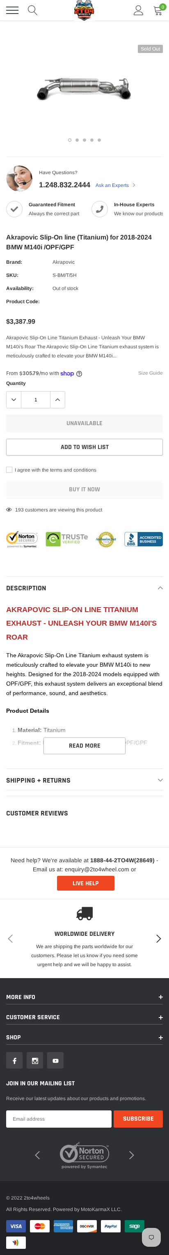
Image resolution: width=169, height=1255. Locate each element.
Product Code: (23, 301)
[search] (33, 10)
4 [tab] (92, 140)
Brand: (14, 262)
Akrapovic (64, 262)
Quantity (16, 383)
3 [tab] (84, 140)
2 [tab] (77, 140)
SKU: (12, 275)
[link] (14, 1060)
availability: (20, 288)
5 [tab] (99, 140)
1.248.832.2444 (64, 185)
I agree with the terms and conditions (55, 470)
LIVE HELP (85, 883)
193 (19, 510)
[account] (139, 10)
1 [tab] (69, 140)
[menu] (12, 10)
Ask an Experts (113, 185)
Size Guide (150, 373)
